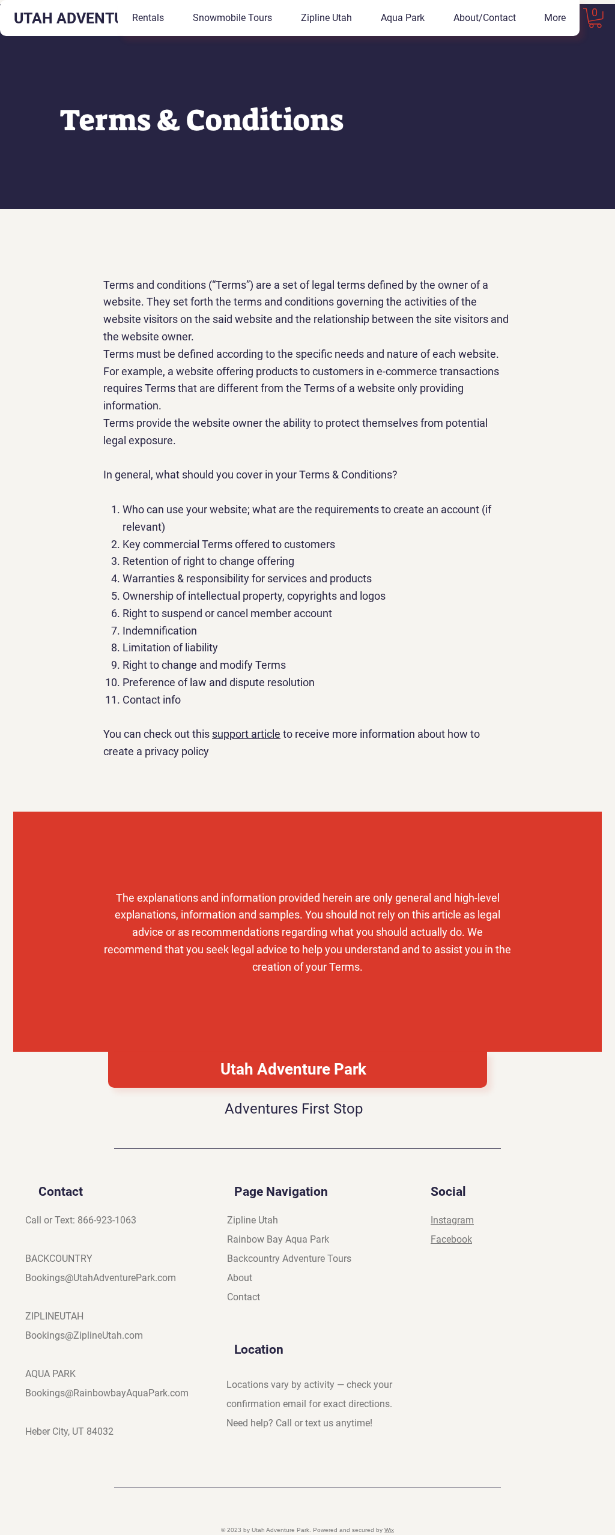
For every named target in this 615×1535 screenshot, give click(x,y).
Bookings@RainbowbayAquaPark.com (107, 1393)
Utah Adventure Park (293, 1069)
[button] (595, 18)
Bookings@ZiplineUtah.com (84, 1335)
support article (246, 734)
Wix (389, 1530)
